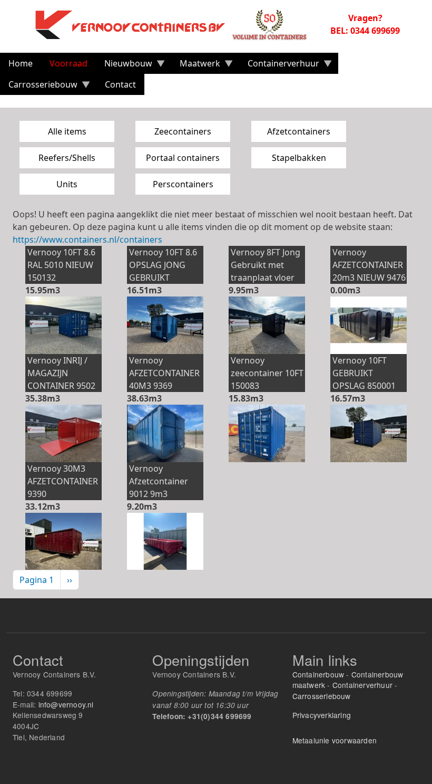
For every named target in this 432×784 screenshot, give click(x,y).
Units (66, 184)
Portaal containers (183, 158)
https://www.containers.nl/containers (87, 239)
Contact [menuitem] (120, 84)
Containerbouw (318, 674)
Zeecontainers (182, 131)
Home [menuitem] (20, 63)
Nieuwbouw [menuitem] (124, 66)
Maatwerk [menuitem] (195, 66)
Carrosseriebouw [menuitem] (38, 87)
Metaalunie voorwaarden (334, 740)
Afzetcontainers (298, 131)
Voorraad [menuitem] (68, 63)
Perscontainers (183, 184)
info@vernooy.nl (66, 704)
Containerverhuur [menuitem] (279, 66)
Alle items (67, 131)
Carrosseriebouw (321, 696)
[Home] (177, 24)
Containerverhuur (362, 685)
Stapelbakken (299, 158)
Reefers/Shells (66, 158)
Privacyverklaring (321, 715)
